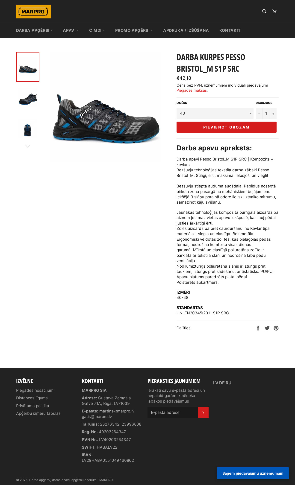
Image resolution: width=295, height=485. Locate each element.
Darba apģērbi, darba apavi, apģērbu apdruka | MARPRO (70, 480)
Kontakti (230, 30)
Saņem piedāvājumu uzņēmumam (252, 473)
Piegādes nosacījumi (35, 390)
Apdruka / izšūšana (186, 30)
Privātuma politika (32, 405)
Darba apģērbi (33, 30)
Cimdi (96, 30)
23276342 (109, 424)
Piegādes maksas (192, 90)
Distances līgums (32, 398)
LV (215, 382)
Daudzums (264, 103)
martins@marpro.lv (116, 411)
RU (228, 382)
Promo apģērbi (133, 30)
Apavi (70, 30)
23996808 (131, 424)
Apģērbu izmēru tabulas (38, 413)
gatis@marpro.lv (97, 416)
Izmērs (182, 103)
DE (222, 382)
